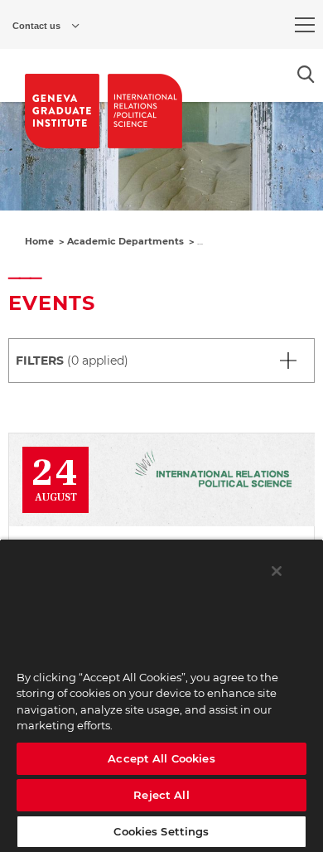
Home (39, 241)
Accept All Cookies (161, 758)
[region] (161, 695)
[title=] (62, 111)
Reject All (161, 794)
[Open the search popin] (306, 74)
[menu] (305, 25)
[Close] (276, 571)
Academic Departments (125, 241)
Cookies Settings (161, 831)
